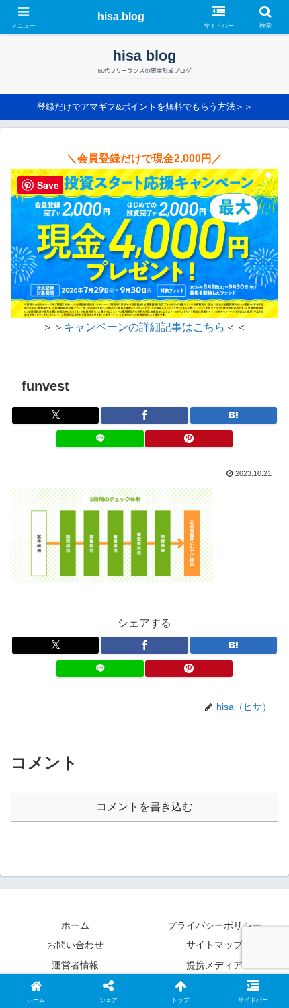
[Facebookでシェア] (144, 415)
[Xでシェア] (55, 415)
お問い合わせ (75, 944)
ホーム (75, 925)
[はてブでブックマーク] (233, 415)
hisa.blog (120, 16)
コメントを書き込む (144, 806)
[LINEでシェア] (99, 438)
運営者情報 (75, 965)
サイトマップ (214, 944)
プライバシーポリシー (214, 925)
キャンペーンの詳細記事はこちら (144, 327)
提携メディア (214, 965)
